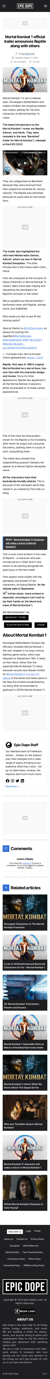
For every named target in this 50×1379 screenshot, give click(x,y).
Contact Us (21, 1239)
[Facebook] (7, 781)
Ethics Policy (34, 1259)
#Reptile (7, 343)
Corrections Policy (16, 1259)
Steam (41, 625)
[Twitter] (17, 781)
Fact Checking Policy (33, 1252)
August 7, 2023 (35, 357)
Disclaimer (15, 1245)
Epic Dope (14, 1373)
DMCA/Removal (30, 1245)
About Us (8, 1239)
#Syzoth (18, 343)
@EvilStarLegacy (33, 328)
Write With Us (15, 1231)
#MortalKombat (22, 336)
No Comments (20, 62)
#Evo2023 (36, 339)
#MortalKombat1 (12, 339)
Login (28, 1231)
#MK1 (26, 339)
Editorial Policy (12, 1252)
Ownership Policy (11, 1265)
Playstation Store (18, 625)
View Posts (12, 786)
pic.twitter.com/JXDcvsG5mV (20, 347)
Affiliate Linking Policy (33, 1265)
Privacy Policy (37, 1239)
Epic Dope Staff (28, 53)
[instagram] (12, 781)
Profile (37, 1231)
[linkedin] (22, 781)
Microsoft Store (15, 617)
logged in (26, 863)
